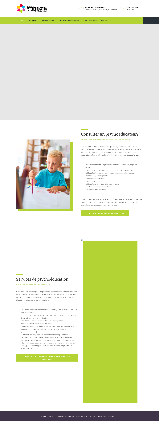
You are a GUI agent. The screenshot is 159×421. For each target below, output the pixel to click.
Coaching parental (48, 21)
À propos (32, 21)
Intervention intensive (69, 21)
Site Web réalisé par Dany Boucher (104, 416)
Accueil (21, 21)
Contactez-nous (90, 21)
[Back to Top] (154, 417)
